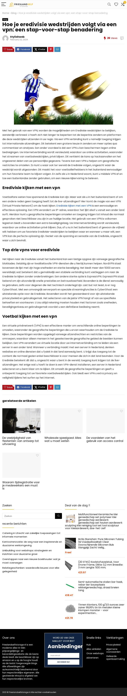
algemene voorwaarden (113, 650)
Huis (88, 644)
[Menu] (3, 4)
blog (13, 13)
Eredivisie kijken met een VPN (74, 205)
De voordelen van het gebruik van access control (104, 439)
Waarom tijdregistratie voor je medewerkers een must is (21, 485)
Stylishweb (17, 37)
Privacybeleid (113, 644)
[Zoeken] (58, 516)
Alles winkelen (93, 649)
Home (5, 13)
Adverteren (92, 657)
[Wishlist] (116, 4)
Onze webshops (95, 653)
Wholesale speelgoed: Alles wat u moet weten (62, 439)
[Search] (109, 4)
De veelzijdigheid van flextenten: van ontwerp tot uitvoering (20, 441)
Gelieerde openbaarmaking (115, 658)
